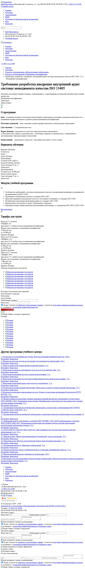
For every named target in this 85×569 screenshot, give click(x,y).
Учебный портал (7, 6)
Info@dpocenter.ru (7, 4)
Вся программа (6, 209)
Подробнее (5, 359)
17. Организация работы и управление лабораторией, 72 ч (23, 445)
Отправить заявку (45, 526)
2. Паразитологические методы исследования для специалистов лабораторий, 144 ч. (33, 361)
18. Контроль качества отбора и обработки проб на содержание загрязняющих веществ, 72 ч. (36, 450)
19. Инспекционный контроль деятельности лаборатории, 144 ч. (25, 454)
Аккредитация (10, 15)
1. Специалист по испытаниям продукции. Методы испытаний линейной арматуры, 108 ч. (35, 357)
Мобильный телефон (9, 300)
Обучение (9, 13)
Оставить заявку (7, 309)
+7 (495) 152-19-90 (74, 4)
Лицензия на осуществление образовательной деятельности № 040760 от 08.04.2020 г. (33, 506)
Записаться (14, 359)
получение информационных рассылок (68, 305)
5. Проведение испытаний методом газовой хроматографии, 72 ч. (26, 374)
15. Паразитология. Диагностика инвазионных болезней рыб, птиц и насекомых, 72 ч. (33, 436)
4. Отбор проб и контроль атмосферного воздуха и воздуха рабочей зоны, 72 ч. (31, 370)
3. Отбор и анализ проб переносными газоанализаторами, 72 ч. (25, 365)
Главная (8, 10)
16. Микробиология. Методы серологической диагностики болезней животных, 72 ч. (33, 441)
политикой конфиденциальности (25, 307)
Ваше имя (4, 303)
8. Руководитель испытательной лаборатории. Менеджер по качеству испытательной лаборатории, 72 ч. (40, 388)
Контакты (9, 24)
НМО (7, 17)
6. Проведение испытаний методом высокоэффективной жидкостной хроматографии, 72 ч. (35, 379)
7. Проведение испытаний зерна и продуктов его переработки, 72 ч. (26, 383)
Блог (7, 21)
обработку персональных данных (30, 305)
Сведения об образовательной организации (21, 19)
